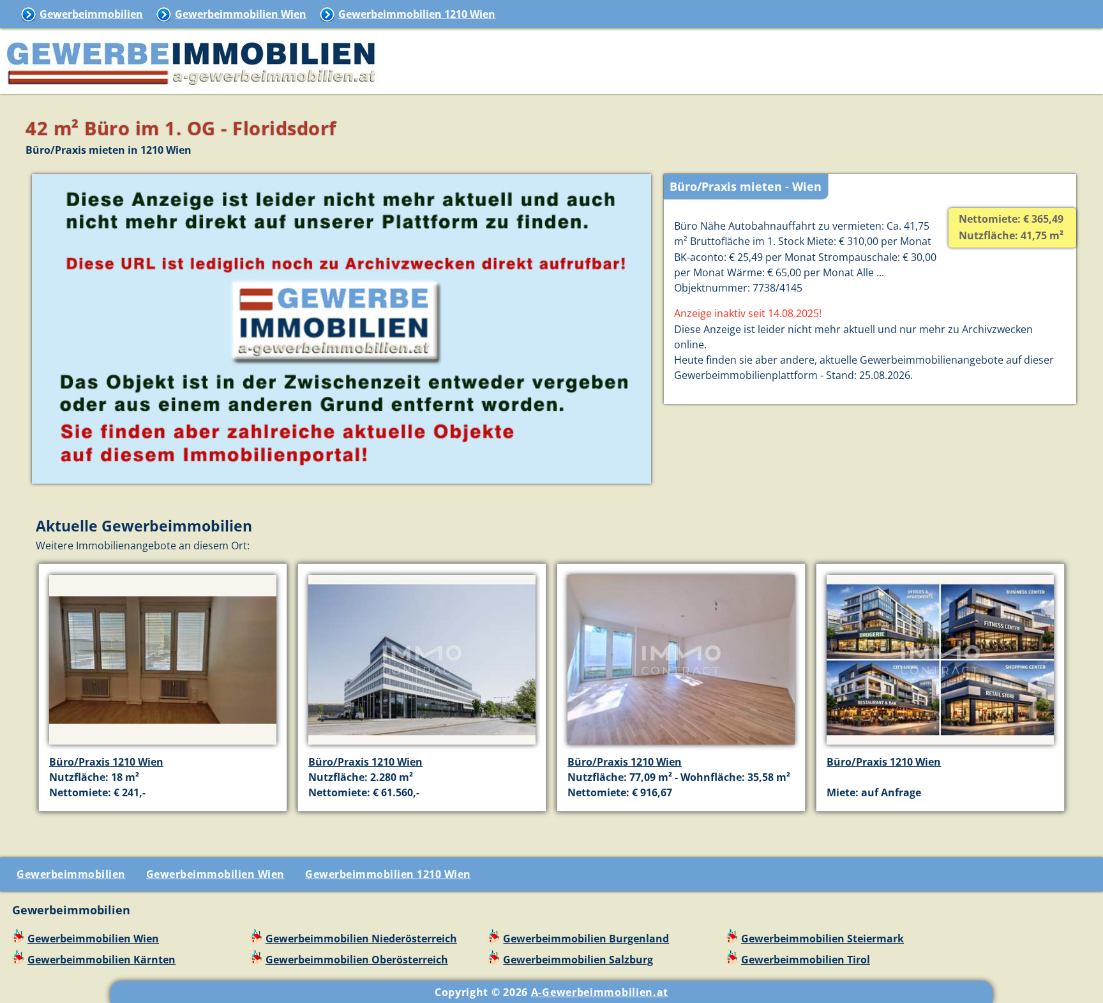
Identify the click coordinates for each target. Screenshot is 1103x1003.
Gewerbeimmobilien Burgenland (586, 939)
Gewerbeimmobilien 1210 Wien (416, 14)
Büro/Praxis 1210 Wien (106, 762)
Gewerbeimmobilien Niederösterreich (361, 939)
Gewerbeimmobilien (91, 14)
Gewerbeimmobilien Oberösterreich (357, 960)
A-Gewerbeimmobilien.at (599, 992)
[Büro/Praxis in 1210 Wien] (162, 746)
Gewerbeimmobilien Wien (240, 14)
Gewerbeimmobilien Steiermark (822, 939)
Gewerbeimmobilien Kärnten (101, 960)
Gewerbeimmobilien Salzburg (578, 960)
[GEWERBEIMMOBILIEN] (191, 86)
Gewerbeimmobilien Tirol (805, 960)
